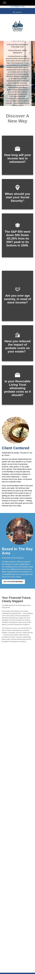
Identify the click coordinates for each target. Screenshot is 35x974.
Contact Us (18, 12)
